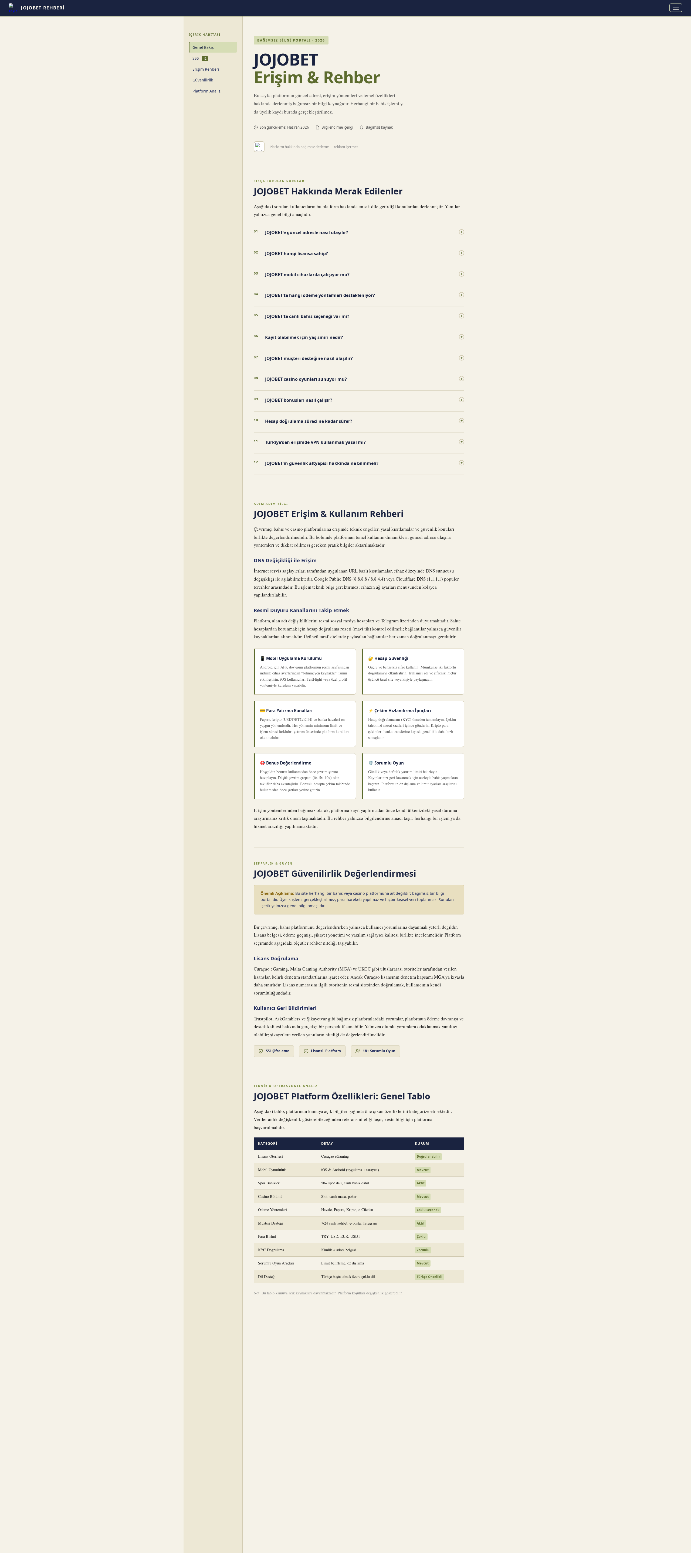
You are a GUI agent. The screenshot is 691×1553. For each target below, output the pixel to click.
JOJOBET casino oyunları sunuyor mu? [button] (364, 379)
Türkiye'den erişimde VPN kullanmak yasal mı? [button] (364, 442)
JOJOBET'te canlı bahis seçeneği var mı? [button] (364, 316)
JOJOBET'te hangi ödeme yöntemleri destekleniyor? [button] (364, 295)
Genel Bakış (203, 47)
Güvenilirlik (202, 80)
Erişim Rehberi (205, 69)
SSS (199, 58)
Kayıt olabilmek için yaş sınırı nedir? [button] (364, 337)
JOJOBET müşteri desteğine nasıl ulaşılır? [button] (364, 358)
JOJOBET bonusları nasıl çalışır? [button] (364, 400)
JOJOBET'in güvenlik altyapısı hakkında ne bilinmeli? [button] (364, 463)
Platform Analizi (207, 91)
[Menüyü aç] (675, 8)
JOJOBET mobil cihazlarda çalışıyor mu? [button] (364, 274)
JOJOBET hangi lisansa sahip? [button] (364, 253)
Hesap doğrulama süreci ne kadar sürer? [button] (364, 421)
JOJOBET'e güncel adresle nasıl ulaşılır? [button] (364, 232)
